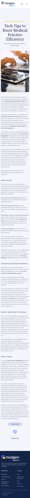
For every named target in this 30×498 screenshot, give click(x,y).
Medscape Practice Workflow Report (15, 101)
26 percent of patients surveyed (10, 116)
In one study (11, 298)
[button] (21, 4)
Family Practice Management (15, 360)
